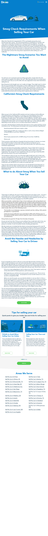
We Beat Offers (28, 295)
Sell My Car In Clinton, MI (12, 379)
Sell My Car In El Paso (11, 377)
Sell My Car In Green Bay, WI (13, 384)
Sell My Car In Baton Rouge (36, 384)
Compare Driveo (14, 290)
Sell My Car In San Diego (12, 389)
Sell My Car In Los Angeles (13, 412)
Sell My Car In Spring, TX (36, 379)
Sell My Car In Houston (35, 403)
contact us (27, 291)
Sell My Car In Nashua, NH (13, 405)
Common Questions (14, 291)
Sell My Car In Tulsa (34, 377)
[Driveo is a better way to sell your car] (4, 2)
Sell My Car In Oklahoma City (13, 387)
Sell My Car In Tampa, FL (36, 395)
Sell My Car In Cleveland (36, 400)
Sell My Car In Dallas (34, 409)
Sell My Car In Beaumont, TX (13, 391)
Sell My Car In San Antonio (36, 387)
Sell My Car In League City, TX (37, 382)
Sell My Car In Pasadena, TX (37, 389)
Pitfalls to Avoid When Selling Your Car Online (10, 335)
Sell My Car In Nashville (12, 400)
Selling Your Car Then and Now (35, 335)
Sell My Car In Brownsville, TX (14, 382)
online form (16, 269)
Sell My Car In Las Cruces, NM (14, 409)
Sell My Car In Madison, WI (13, 395)
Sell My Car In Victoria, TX (36, 398)
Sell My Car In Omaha (11, 403)
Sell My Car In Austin (11, 398)
